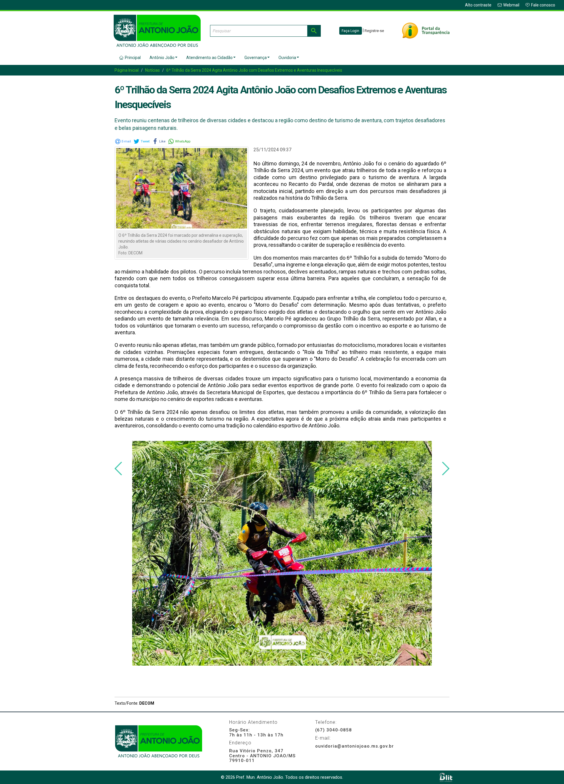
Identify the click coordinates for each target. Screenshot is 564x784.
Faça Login (350, 31)
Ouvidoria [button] (287, 57)
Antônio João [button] (162, 57)
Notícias (152, 70)
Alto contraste (478, 5)
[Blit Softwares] (446, 777)
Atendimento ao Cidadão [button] (209, 57)
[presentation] (118, 468)
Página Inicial (127, 70)
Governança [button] (255, 57)
